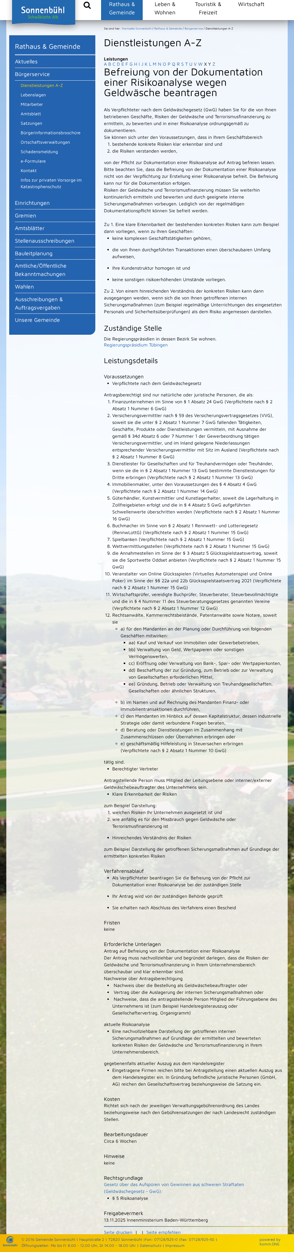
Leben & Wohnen (164, 8)
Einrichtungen (32, 202)
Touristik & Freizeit (208, 8)
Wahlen (24, 286)
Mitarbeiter (32, 104)
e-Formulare (33, 160)
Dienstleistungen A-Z (42, 85)
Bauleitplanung (34, 253)
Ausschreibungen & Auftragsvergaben (39, 303)
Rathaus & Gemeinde (122, 8)
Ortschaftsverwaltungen (45, 142)
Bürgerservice (32, 74)
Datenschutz (150, 1245)
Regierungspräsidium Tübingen (136, 344)
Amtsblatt (31, 113)
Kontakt (29, 170)
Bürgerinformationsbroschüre (50, 132)
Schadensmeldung (39, 151)
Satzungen (31, 123)
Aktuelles (26, 61)
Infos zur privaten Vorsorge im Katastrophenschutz (51, 183)
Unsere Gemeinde (37, 319)
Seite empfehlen (163, 1232)
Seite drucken (118, 1232)
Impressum (175, 1245)
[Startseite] (10, 1245)
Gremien (25, 215)
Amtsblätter (30, 228)
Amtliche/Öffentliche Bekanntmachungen (41, 269)
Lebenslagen (33, 94)
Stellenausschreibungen (44, 240)
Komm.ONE (270, 1244)
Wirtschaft (251, 4)
